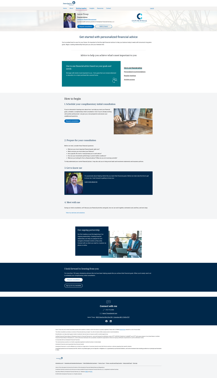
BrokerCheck (122, 329)
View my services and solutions (75, 213)
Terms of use (101, 363)
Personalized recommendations (134, 72)
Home (65, 8)
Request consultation (85, 26)
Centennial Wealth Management (86, 19)
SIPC (91, 371)
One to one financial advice (133, 68)
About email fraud (127, 363)
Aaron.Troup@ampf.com (109, 313)
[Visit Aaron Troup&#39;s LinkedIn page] (111, 321)
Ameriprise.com (59, 363)
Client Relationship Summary (90, 363)
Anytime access (129, 79)
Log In (152, 8)
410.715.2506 (110, 310)
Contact (108, 8)
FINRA (86, 371)
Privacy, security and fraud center (114, 363)
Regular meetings (130, 76)
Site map (135, 363)
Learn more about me (91, 182)
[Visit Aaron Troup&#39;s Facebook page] (106, 321)
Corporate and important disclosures (73, 363)
